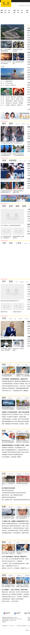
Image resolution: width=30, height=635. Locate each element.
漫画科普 (19, 575)
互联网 (10, 318)
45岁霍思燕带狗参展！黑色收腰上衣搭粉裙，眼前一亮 (16, 383)
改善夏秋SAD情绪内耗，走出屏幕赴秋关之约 (13, 447)
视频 (11, 124)
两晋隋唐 (19, 474)
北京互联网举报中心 (18, 613)
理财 (9, 12)
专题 (9, 10)
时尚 (4, 365)
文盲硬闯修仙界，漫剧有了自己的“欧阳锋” (13, 599)
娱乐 (4, 124)
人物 (18, 365)
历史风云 (27, 507)
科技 (4, 318)
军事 (5, 10)
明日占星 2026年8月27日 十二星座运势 (12, 561)
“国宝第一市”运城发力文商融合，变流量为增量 (14, 416)
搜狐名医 (19, 431)
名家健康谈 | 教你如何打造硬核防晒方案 (12, 454)
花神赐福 (21, 103)
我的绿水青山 (20, 97)
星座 (4, 542)
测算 (10, 542)
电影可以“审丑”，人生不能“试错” (10, 601)
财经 (4, 206)
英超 (18, 10)
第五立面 (8, 97)
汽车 (4, 243)
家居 (22, 12)
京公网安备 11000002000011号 (9, 620)
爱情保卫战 (13, 105)
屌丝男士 (8, 99)
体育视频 (12, 160)
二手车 (18, 243)
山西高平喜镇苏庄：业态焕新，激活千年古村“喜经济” (15, 419)
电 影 (2, 101)
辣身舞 (15, 101)
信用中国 (4, 621)
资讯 (27, 281)
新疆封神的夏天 (9, 81)
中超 (29, 160)
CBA (24, 160)
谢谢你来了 (19, 105)
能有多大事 (13, 97)
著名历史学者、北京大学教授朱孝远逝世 (12, 495)
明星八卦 (18, 124)
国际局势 (11, 507)
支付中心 (27, 630)
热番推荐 (27, 575)
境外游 (18, 398)
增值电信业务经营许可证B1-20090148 (9, 617)
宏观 (5, 12)
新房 (18, 12)
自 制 (2, 99)
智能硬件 (20, 318)
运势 (18, 542)
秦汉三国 (11, 474)
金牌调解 (8, 105)
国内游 (10, 398)
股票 (24, 206)
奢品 (26, 365)
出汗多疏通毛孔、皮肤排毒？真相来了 (12, 457)
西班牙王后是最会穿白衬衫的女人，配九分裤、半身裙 (16, 386)
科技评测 (26, 318)
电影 (28, 124)
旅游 (4, 398)
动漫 (4, 575)
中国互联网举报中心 (8, 613)
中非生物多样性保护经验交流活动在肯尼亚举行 (14, 492)
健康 (4, 431)
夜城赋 (18, 99)
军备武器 (19, 507)
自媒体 (25, 243)
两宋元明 (27, 474)
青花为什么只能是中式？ (11, 85)
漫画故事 (11, 575)
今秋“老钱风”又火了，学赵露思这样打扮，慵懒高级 (15, 390)
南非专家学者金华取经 (7, 490)
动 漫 (2, 103)
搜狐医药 (11, 431)
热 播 (2, 97)
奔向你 (21, 99)
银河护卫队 (20, 101)
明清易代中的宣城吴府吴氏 (9, 497)
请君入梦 (13, 99)
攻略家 (26, 398)
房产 (4, 281)
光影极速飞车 (9, 103)
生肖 (26, 542)
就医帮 (26, 431)
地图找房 (22, 281)
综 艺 (2, 105)
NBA (22, 10)
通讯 (15, 318)
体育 (4, 160)
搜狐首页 (6, 3)
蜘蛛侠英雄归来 (9, 101)
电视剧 (23, 124)
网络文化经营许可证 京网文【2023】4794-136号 (11, 618)
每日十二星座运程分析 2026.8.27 (10, 565)
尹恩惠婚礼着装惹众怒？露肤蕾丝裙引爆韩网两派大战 (16, 381)
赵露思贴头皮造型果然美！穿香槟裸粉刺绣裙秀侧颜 (15, 388)
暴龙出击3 (15, 103)
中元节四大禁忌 (9, 83)
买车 (11, 243)
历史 (4, 474)
